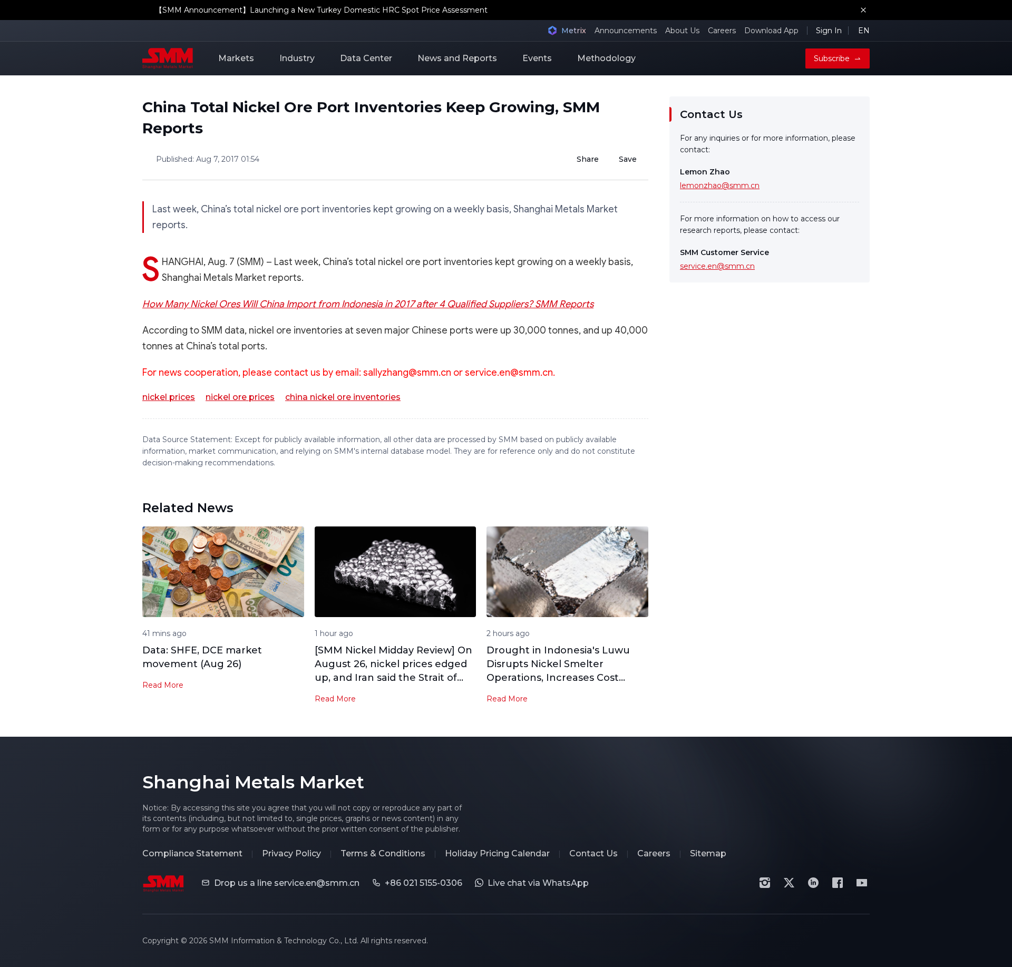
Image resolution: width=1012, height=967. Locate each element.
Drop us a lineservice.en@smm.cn (286, 883)
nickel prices (168, 397)
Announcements (626, 30)
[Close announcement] (863, 10)
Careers (722, 30)
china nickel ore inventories (343, 397)
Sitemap (708, 853)
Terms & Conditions (382, 853)
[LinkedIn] (813, 883)
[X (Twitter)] (789, 883)
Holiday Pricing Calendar (497, 853)
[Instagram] (765, 883)
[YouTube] (862, 883)
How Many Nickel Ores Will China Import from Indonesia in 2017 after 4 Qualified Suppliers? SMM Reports (367, 304)
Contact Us (593, 853)
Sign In (829, 30)
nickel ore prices (240, 397)
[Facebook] (837, 883)
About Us (682, 30)
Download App (771, 30)
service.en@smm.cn (717, 266)
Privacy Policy (291, 853)
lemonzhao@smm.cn (720, 185)
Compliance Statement (192, 853)
